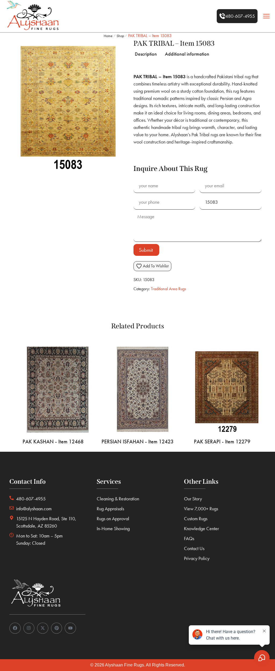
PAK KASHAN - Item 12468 (53, 441)
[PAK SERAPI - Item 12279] (222, 390)
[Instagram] (29, 628)
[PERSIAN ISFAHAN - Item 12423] (137, 390)
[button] (237, 16)
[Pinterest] (56, 628)
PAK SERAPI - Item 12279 (222, 441)
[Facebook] (15, 628)
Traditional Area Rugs (168, 289)
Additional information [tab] (187, 54)
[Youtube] (70, 628)
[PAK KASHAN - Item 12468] (53, 390)
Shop (120, 35)
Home (108, 35)
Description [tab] (146, 54)
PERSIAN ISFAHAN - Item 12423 (137, 441)
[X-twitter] (42, 628)
